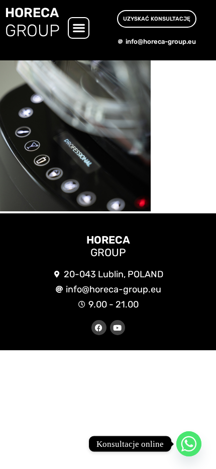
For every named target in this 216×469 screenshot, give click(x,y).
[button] (78, 28)
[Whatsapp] (188, 443)
